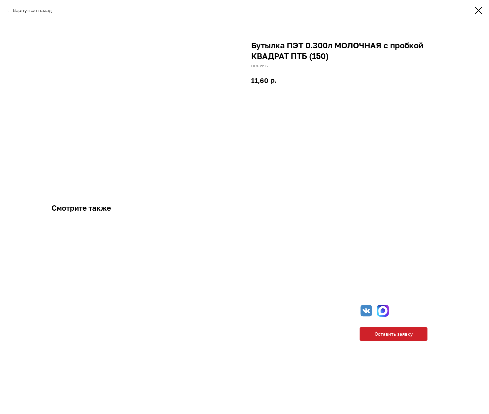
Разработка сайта (408, 380)
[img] (383, 310)
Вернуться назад (32, 10)
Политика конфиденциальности (241, 380)
